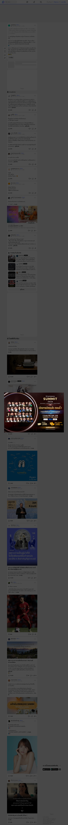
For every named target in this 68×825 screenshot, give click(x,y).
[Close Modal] (62, 394)
